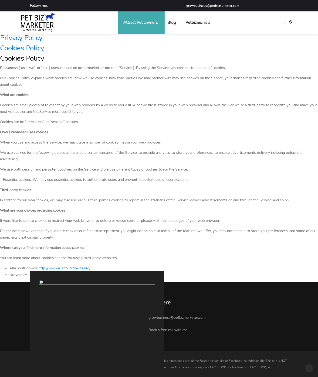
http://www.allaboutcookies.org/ (65, 268)
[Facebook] (52, 6)
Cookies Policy (22, 48)
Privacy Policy (21, 38)
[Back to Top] (309, 368)
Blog (171, 22)
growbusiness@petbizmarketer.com (177, 317)
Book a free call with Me (168, 330)
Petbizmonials (198, 22)
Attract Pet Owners (140, 22)
